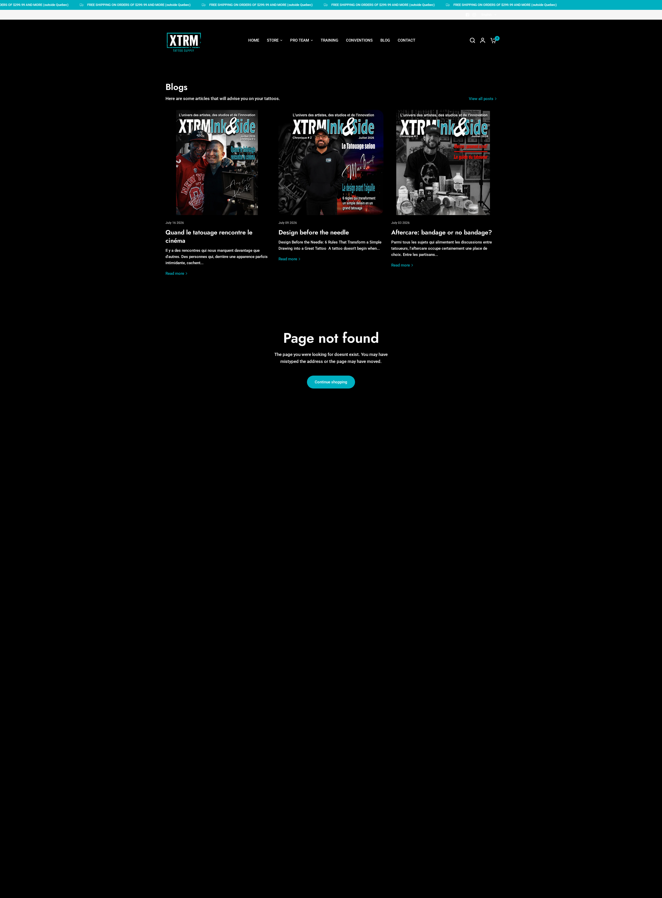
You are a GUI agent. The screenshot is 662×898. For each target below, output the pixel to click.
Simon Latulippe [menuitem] (303, 93)
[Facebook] (467, 14)
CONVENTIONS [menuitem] (359, 40)
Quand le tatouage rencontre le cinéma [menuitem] (371, 65)
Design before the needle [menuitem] (359, 74)
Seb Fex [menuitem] (295, 74)
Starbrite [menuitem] (345, 103)
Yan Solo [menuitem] (296, 168)
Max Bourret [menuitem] (299, 131)
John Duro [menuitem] (297, 121)
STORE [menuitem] (273, 40)
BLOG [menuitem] (385, 40)
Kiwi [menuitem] (292, 150)
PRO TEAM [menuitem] (299, 40)
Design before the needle (314, 232)
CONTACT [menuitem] (406, 40)
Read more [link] (175, 274)
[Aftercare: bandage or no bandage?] (443, 162)
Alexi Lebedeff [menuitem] (301, 103)
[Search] (472, 40)
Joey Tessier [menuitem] (300, 84)
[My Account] (483, 40)
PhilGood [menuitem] (297, 140)
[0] (492, 40)
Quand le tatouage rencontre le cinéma (209, 236)
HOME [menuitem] (253, 40)
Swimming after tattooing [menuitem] (360, 93)
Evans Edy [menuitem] (297, 159)
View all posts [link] (481, 99)
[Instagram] (474, 14)
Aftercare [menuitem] (346, 84)
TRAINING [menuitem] (329, 40)
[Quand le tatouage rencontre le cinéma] (218, 162)
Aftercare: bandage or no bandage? (441, 232)
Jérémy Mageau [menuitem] (302, 65)
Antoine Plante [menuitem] (301, 112)
